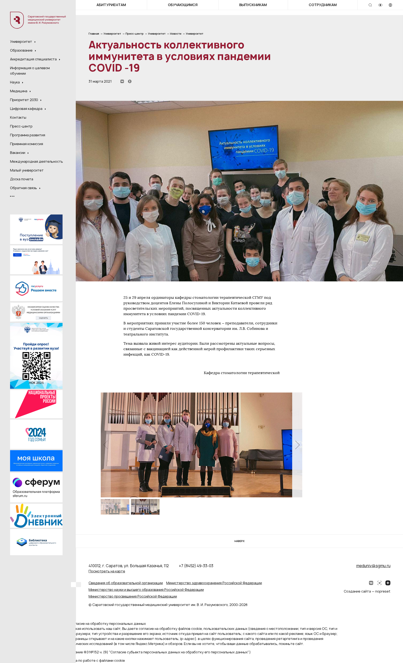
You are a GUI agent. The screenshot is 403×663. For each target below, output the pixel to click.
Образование (21, 50)
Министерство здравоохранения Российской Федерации (214, 583)
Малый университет (27, 170)
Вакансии (18, 152)
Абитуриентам (111, 5)
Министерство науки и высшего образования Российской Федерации (146, 589)
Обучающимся (183, 5)
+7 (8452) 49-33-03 (196, 565)
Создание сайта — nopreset (367, 591)
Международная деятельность (36, 161)
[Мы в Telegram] (379, 582)
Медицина (19, 91)
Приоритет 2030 (24, 100)
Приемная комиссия (26, 144)
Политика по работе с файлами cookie (93, 660)
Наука (15, 82)
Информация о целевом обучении (30, 71)
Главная (94, 33)
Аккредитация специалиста (34, 59)
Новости (175, 33)
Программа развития (27, 135)
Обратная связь (24, 188)
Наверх (239, 541)
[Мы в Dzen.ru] (388, 582)
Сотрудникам (323, 5)
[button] (297, 445)
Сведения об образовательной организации (126, 583)
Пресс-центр (21, 126)
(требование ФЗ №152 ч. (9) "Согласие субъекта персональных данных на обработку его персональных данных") (156, 652)
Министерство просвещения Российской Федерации (133, 596)
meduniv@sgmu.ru (373, 565)
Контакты (18, 117)
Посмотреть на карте (107, 571)
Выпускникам (253, 5)
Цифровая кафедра (26, 108)
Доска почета (21, 179)
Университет (21, 41)
